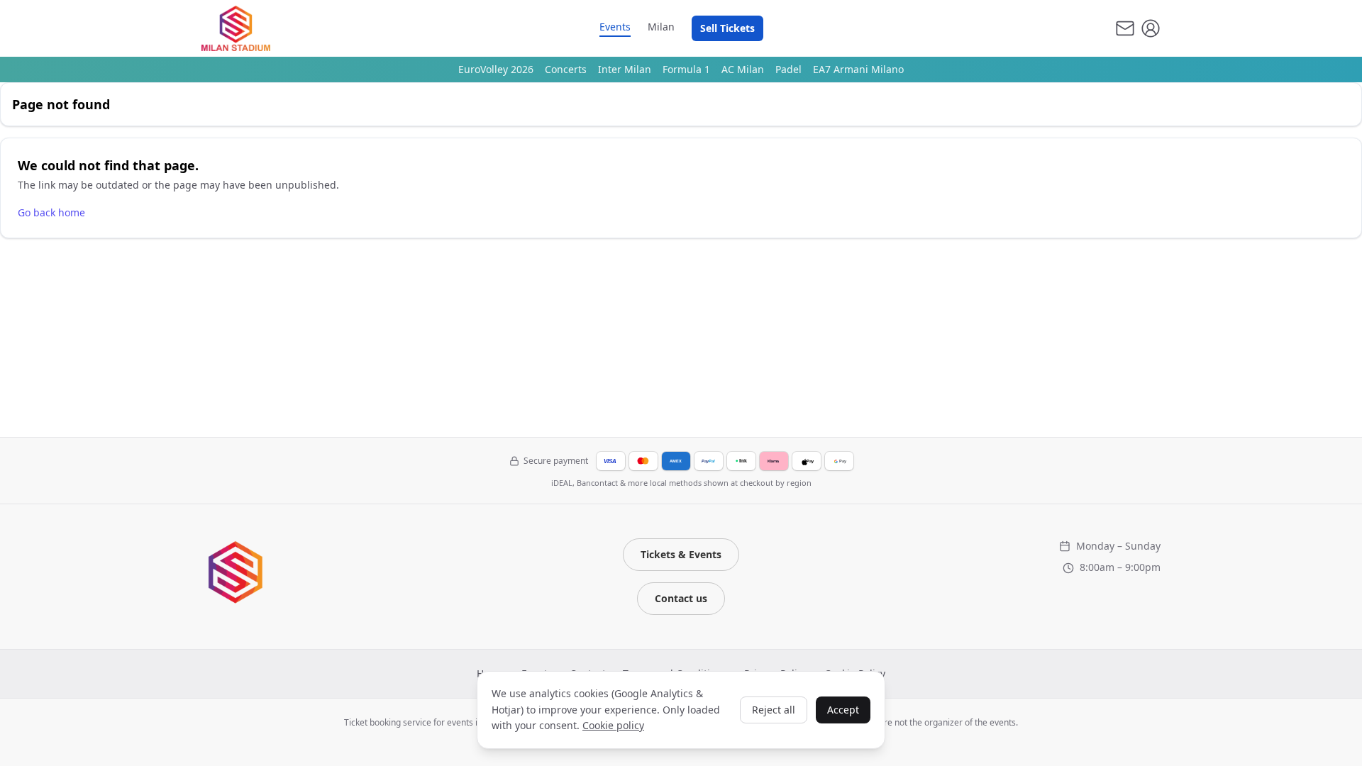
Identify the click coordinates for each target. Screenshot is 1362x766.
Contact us (681, 598)
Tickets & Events (681, 554)
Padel (788, 69)
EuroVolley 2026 (495, 69)
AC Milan (742, 69)
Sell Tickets (727, 28)
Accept (843, 709)
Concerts (566, 69)
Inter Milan (624, 69)
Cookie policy (613, 725)
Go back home (51, 212)
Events (615, 26)
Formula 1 (686, 69)
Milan (661, 26)
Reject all (773, 709)
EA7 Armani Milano (858, 69)
